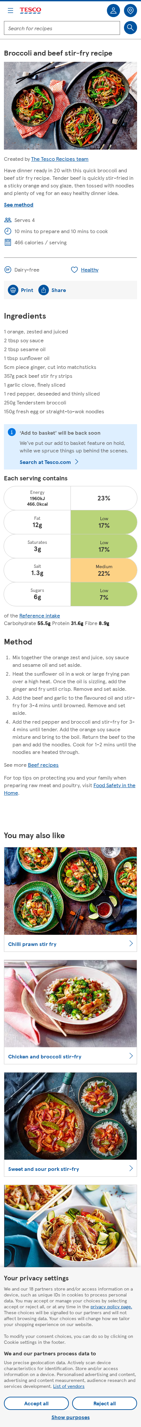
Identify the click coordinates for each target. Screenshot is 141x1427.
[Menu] (10, 10)
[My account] (113, 10)
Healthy (89, 269)
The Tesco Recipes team (60, 158)
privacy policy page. (111, 1306)
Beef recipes (43, 764)
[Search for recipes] (130, 27)
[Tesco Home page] (31, 11)
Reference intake (39, 615)
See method (18, 204)
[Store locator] (130, 10)
